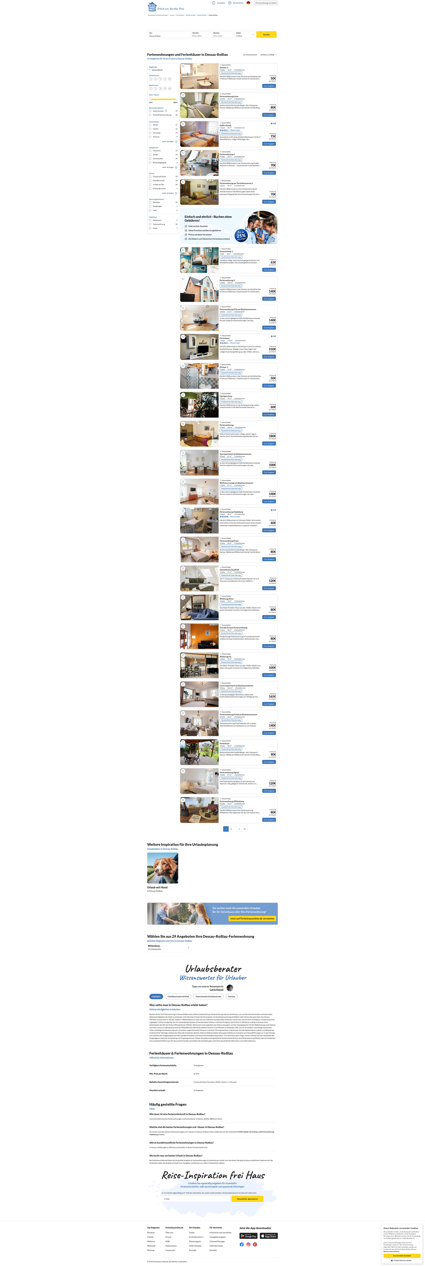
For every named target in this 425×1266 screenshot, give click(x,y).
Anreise (195, 33)
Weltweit (151, 1246)
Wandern (165, 202)
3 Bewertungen (235, 343)
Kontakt (192, 1250)
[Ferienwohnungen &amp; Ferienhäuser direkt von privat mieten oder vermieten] (165, 9)
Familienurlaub (165, 180)
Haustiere (165, 150)
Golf (165, 210)
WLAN (165, 125)
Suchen (266, 34)
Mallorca (151, 1241)
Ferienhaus (165, 220)
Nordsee (151, 1232)
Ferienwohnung (165, 224)
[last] (244, 829)
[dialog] (402, 1244)
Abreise (216, 33)
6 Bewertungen (235, 130)
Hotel (165, 228)
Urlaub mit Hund (165, 176)
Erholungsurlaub (165, 188)
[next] (239, 829)
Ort (150, 33)
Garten (165, 129)
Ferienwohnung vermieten (266, 3)
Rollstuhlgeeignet (165, 162)
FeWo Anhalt (243, 1132)
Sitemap (150, 1250)
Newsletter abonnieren (247, 1199)
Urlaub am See (165, 184)
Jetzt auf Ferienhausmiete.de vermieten (252, 918)
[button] (402, 1260)
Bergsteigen (165, 206)
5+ (170, 79)
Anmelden (221, 3)
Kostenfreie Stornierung (165, 115)
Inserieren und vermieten (220, 1232)
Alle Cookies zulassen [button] (402, 1256)
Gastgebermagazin (218, 1237)
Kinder (165, 154)
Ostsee (150, 1237)
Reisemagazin (195, 1241)
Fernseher (165, 133)
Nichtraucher (165, 158)
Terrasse (165, 137)
